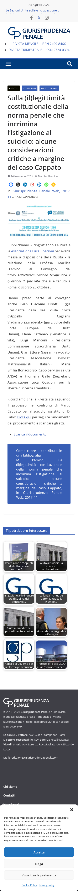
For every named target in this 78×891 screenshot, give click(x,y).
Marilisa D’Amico (48, 176)
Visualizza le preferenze (39, 875)
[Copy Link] (53, 184)
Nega (39, 864)
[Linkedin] (25, 184)
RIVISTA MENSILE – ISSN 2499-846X (39, 44)
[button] (72, 810)
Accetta (39, 852)
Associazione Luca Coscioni (32, 251)
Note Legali (11, 804)
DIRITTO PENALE (49, 88)
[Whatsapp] (46, 184)
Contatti (9, 795)
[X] (18, 184)
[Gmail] (32, 184)
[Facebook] (11, 184)
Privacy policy (46, 885)
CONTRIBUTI (30, 88)
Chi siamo (10, 787)
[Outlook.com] (39, 184)
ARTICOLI (13, 88)
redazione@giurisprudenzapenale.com (34, 757)
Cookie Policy (29, 885)
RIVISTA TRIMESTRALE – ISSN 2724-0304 (39, 50)
